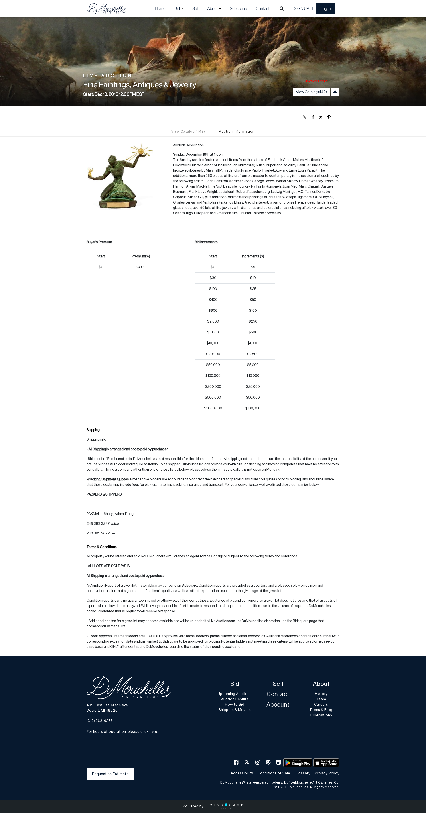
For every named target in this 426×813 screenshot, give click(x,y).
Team (321, 699)
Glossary (302, 773)
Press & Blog (321, 710)
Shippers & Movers (235, 710)
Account (278, 705)
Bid (234, 684)
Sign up (301, 8)
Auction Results (234, 699)
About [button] (212, 8)
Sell (195, 8)
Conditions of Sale (274, 773)
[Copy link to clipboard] (304, 117)
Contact (262, 8)
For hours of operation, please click (122, 731)
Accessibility (242, 773)
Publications (321, 715)
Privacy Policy (327, 773)
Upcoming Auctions (235, 694)
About (321, 684)
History (321, 694)
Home (160, 8)
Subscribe (238, 8)
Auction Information (237, 131)
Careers (321, 704)
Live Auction (108, 76)
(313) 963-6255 (100, 721)
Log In (325, 8)
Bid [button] (177, 8)
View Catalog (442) (311, 92)
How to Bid (234, 704)
